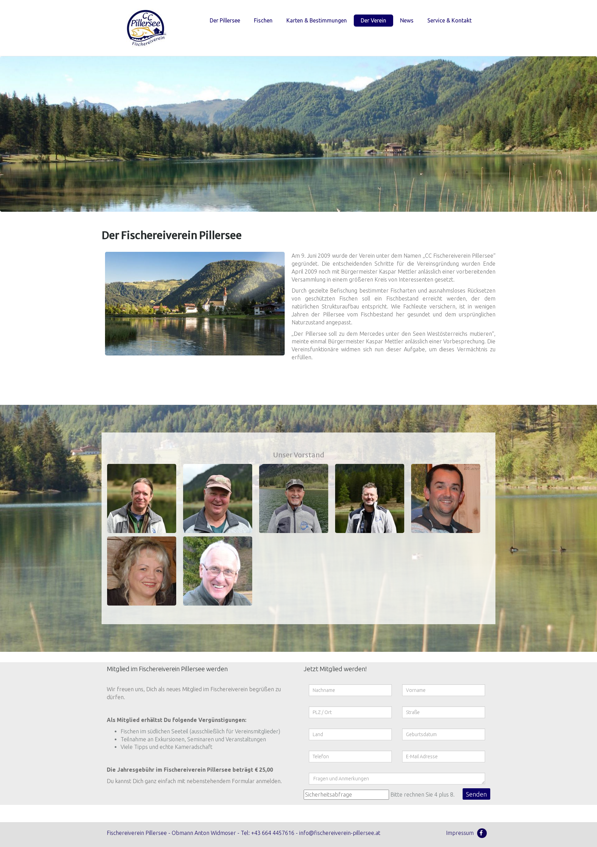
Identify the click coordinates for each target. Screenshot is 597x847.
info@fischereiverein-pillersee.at (339, 833)
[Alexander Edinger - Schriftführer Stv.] (369, 498)
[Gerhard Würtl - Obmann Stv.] (445, 498)
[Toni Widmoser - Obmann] (141, 498)
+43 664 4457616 (272, 833)
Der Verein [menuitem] (373, 20)
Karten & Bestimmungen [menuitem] (316, 20)
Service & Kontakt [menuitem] (449, 20)
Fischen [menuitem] (263, 20)
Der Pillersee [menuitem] (225, 20)
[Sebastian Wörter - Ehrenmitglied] (217, 571)
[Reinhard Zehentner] (217, 498)
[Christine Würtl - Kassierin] (141, 571)
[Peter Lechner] (293, 498)
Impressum (460, 833)
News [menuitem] (407, 20)
